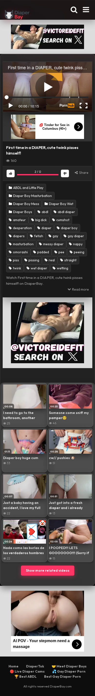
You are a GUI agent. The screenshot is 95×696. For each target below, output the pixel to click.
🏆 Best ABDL (25, 676)
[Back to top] (86, 686)
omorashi (20, 252)
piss (15, 260)
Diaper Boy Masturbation (32, 196)
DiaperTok (35, 666)
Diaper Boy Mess (25, 204)
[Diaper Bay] (17, 15)
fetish (38, 236)
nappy (77, 244)
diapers (18, 236)
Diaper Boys (22, 212)
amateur (19, 220)
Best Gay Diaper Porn (62, 676)
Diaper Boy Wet (60, 204)
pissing (33, 260)
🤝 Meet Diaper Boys (69, 666)
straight (70, 260)
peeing (78, 252)
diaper (46, 228)
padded (43, 252)
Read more (80, 289)
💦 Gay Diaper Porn (69, 671)
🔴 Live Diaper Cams (27, 671)
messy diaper (53, 244)
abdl (44, 212)
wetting (62, 268)
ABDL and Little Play (27, 188)
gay (55, 236)
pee (61, 252)
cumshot (62, 220)
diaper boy (68, 228)
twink (16, 268)
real (51, 260)
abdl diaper (66, 212)
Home (14, 666)
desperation (22, 228)
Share (83, 172)
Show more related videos (47, 570)
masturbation (23, 244)
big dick (41, 220)
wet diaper (38, 268)
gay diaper (75, 236)
